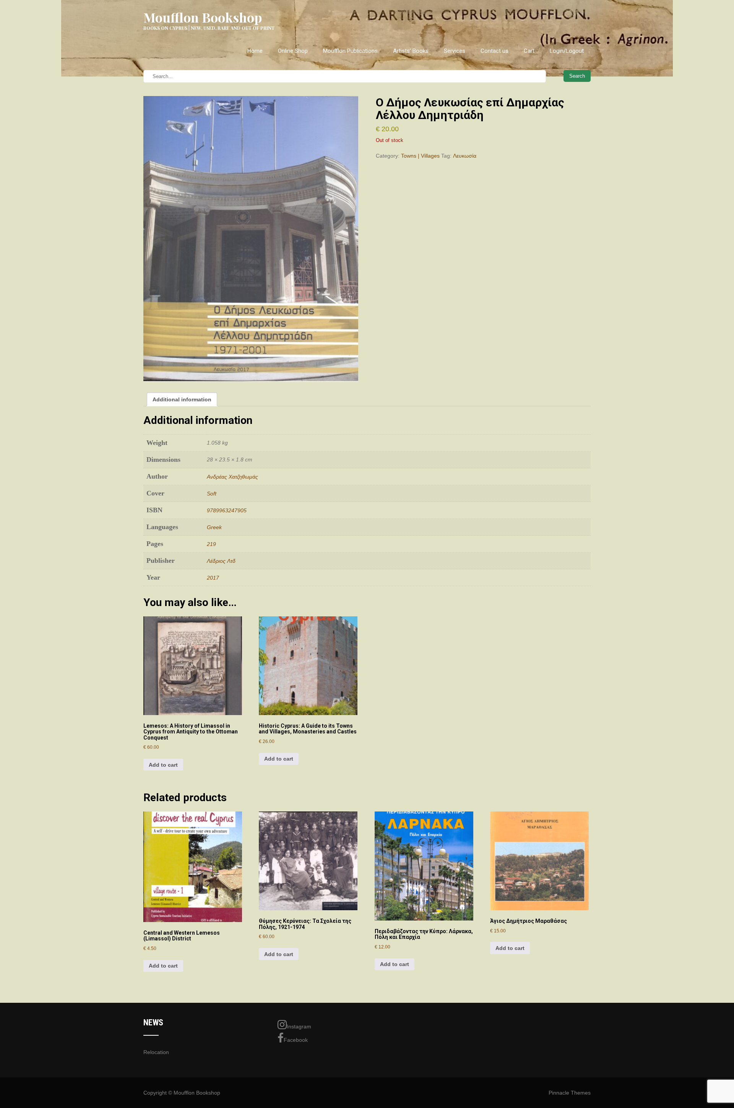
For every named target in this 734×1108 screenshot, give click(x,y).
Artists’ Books (411, 50)
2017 (213, 578)
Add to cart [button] (163, 765)
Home (255, 50)
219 (211, 544)
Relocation (156, 1052)
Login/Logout (567, 50)
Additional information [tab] (182, 399)
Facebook (296, 1040)
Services (454, 50)
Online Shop (293, 50)
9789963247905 (227, 510)
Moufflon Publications (350, 50)
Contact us (494, 50)
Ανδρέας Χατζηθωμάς (232, 477)
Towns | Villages (420, 156)
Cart (529, 50)
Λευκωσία (464, 156)
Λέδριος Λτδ (221, 561)
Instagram (299, 1026)
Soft (211, 493)
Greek (214, 527)
